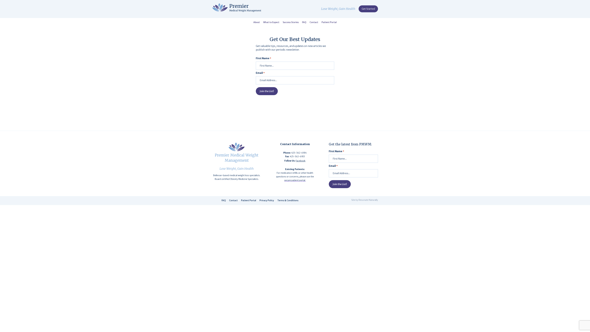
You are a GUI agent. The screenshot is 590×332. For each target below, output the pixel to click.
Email (260, 72)
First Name (263, 58)
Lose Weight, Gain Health (338, 9)
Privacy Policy (267, 200)
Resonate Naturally (368, 200)
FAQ (304, 22)
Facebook (300, 160)
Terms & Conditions (287, 200)
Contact (314, 22)
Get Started (368, 8)
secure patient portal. (295, 180)
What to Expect (271, 22)
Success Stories (291, 22)
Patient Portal (329, 22)
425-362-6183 (297, 156)
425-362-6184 (299, 152)
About (256, 22)
